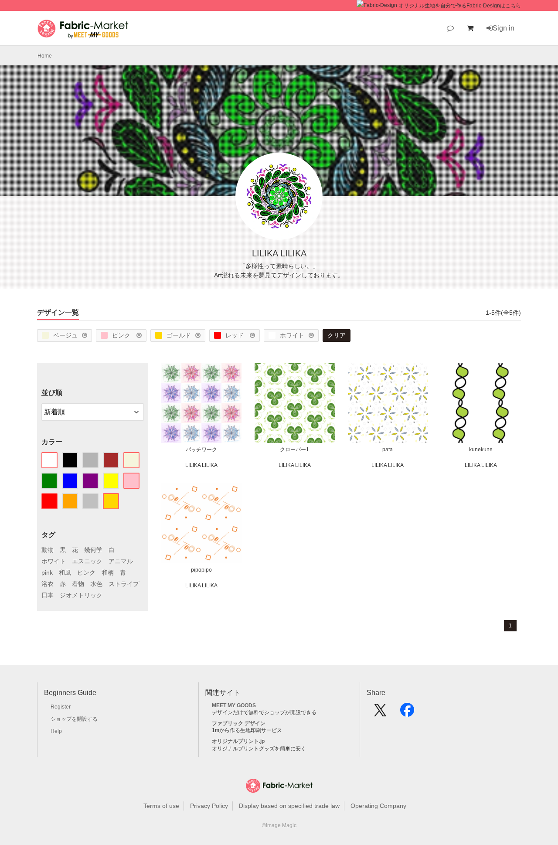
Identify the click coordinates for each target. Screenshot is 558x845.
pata (387, 449)
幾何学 (93, 549)
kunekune (481, 449)
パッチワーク (201, 449)
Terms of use (161, 805)
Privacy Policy (209, 805)
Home (44, 56)
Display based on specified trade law (289, 805)
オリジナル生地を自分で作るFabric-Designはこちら (459, 6)
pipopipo (201, 570)
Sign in (503, 28)
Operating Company (378, 805)
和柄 (108, 572)
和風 (65, 572)
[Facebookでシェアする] (407, 713)
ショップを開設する (74, 719)
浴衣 (47, 583)
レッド (235, 335)
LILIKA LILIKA (201, 465)
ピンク (122, 335)
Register (61, 707)
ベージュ (65, 335)
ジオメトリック (81, 595)
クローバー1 (294, 449)
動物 (47, 549)
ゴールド (179, 335)
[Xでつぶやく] (380, 713)
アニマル (121, 561)
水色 (96, 583)
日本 (47, 595)
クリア (336, 335)
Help (56, 731)
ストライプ (124, 583)
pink (47, 572)
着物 (78, 583)
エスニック (87, 561)
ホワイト (292, 335)
